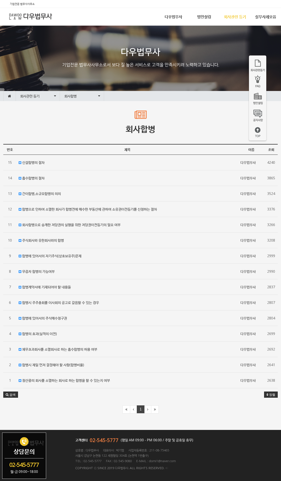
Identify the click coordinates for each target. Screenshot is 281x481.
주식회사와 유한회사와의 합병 (42, 240)
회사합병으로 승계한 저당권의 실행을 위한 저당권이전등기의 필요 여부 (71, 224)
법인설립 (204, 16)
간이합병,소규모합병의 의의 (41, 193)
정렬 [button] (271, 394)
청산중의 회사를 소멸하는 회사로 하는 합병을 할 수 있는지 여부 (65, 380)
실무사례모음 (265, 16)
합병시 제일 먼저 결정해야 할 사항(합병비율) (52, 364)
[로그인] (166, 468)
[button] (10, 395)
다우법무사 (173, 16)
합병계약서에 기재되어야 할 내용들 (46, 287)
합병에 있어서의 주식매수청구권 (44, 318)
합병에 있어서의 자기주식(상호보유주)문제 (51, 255)
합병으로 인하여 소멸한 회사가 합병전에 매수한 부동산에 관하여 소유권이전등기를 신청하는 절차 (89, 209)
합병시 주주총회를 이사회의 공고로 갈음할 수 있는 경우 (60, 302)
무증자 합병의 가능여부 (38, 271)
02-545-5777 (104, 440)
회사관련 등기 (235, 16)
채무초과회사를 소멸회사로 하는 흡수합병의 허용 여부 (59, 349)
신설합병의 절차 (33, 162)
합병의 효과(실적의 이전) (39, 333)
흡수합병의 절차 (33, 178)
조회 (271, 149)
